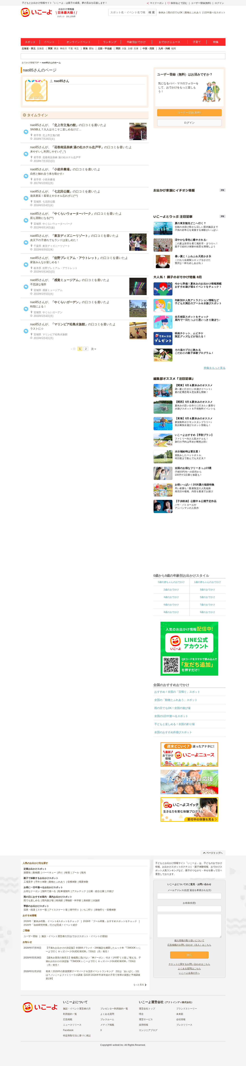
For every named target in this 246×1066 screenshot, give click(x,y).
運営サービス (146, 1019)
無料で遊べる (49, 891)
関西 (118, 48)
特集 (216, 42)
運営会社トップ (147, 1008)
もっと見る (138, 984)
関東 (50, 48)
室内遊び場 (48, 900)
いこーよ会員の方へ (189, 973)
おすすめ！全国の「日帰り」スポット (177, 691)
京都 (130, 48)
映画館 (59, 900)
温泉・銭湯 (29, 909)
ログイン (219, 3)
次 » (93, 348)
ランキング (109, 42)
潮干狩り (74, 909)
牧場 (67, 872)
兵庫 (136, 48)
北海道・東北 (29, 48)
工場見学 (28, 881)
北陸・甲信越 (105, 48)
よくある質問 (107, 1014)
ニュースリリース (72, 1024)
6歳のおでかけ (171, 604)
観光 (83, 872)
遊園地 (27, 872)
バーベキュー (49, 872)
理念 (141, 1014)
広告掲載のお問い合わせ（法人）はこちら (189, 945)
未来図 (179, 1014)
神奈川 (63, 48)
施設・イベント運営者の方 (77, 1008)
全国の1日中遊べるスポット (171, 716)
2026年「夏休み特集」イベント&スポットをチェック (51, 921)
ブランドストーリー (186, 1008)
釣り (60, 872)
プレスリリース (184, 1024)
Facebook (68, 1030)
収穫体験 (72, 881)
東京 (56, 48)
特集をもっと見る (214, 367)
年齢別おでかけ (136, 42)
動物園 (36, 872)
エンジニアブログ (148, 1030)
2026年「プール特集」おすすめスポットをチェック (110, 921)
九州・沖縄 (164, 48)
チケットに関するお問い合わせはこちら (189, 964)
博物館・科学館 (73, 900)
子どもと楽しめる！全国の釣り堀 (174, 724)
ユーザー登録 (30, 936)
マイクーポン (157, 3)
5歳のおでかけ (207, 597)
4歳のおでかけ (171, 597)
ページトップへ (214, 853)
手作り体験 (41, 881)
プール (75, 872)
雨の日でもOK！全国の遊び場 (172, 708)
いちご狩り (87, 909)
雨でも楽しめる (32, 900)
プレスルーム (107, 1019)
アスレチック (79, 891)
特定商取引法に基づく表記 (77, 1035)
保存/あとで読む (179, 3)
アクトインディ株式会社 (178, 1002)
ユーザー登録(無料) (201, 3)
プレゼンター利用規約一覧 (114, 1008)
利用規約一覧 (70, 1014)
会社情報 (180, 1019)
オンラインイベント (78, 42)
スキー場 (42, 909)
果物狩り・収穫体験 (105, 909)
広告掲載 (67, 1019)
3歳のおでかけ (207, 589)
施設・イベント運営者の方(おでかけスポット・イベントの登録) (75, 936)
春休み (162, 12)
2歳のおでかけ (171, 589)
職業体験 (83, 881)
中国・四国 (148, 48)
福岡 (173, 48)
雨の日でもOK (175, 12)
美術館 (87, 900)
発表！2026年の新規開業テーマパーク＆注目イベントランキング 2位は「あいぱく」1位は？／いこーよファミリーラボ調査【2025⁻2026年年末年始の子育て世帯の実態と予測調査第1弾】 (93, 975)
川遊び (110, 891)
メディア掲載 (107, 1024)
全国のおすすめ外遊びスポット (173, 732)
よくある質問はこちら (189, 968)
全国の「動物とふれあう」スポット (175, 699)
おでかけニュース (169, 42)
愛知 (91, 48)
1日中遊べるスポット (214, 12)
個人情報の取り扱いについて (189, 940)
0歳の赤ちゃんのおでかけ (171, 582)
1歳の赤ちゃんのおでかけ (207, 582)
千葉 (70, 48)
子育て (197, 42)
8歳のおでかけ (171, 612)
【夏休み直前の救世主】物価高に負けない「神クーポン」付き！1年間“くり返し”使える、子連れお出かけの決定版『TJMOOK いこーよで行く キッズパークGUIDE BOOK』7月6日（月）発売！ (93, 961)
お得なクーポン (32, 891)
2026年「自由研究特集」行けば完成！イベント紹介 (50, 925)
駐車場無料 (64, 891)
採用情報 (143, 1024)
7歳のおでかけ (207, 604)
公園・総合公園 (96, 891)
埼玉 (76, 48)
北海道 (40, 48)
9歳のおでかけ (207, 612)
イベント (49, 42)
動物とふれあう (193, 12)
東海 (85, 48)
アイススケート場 (58, 909)
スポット (30, 42)
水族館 (96, 900)
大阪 (124, 48)
